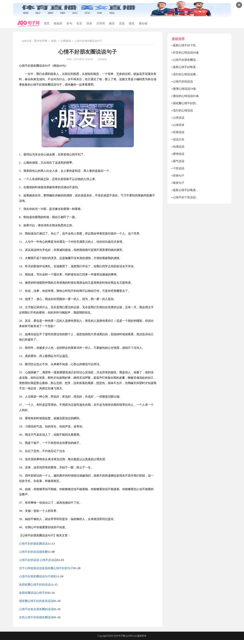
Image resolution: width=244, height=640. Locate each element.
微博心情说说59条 (184, 88)
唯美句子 (178, 182)
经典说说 (178, 132)
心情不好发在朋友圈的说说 (36, 609)
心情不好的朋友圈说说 (33, 543)
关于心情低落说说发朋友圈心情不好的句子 (46, 568)
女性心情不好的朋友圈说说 (36, 617)
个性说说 (178, 168)
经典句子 (178, 175)
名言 (79, 23)
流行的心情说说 (183, 110)
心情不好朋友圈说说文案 (188, 59)
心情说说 (65, 40)
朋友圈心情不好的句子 (187, 103)
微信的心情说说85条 (186, 96)
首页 (47, 23)
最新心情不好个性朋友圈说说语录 (194, 45)
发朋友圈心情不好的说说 (35, 584)
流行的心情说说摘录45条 (189, 74)
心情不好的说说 (183, 81)
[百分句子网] (28, 24)
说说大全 (178, 139)
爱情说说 (178, 153)
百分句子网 (40, 40)
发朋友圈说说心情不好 (33, 592)
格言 (112, 23)
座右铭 (143, 23)
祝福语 (58, 23)
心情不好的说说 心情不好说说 (38, 560)
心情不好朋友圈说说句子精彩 (37, 576)
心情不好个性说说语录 (187, 197)
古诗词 (100, 23)
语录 (89, 23)
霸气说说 (178, 161)
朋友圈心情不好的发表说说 (36, 600)
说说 (122, 23)
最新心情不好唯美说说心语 (190, 67)
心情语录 (178, 124)
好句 (69, 23)
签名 (132, 23)
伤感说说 (178, 146)
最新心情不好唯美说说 (187, 190)
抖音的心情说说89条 (186, 52)
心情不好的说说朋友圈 (33, 551)
